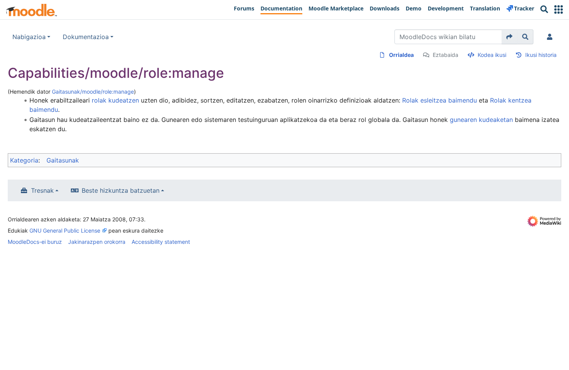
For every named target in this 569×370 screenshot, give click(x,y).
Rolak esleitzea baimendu (439, 100)
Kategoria (24, 160)
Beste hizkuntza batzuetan (120, 190)
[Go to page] (510, 36)
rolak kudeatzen (115, 100)
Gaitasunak (62, 160)
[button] (558, 9)
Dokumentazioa (86, 37)
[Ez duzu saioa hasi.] (551, 37)
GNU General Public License (64, 230)
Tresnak (42, 190)
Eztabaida (445, 54)
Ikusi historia (541, 54)
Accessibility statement (161, 241)
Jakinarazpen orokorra (96, 241)
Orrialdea (401, 54)
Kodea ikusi (492, 54)
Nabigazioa (29, 37)
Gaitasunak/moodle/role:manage (93, 91)
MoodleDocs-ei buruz (35, 241)
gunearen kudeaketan (481, 119)
